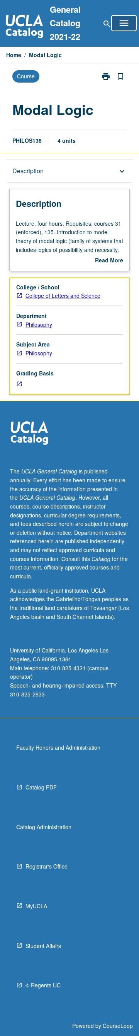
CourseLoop (118, 1025)
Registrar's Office (46, 866)
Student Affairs (43, 946)
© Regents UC (43, 985)
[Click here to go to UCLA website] (29, 434)
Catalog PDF (41, 787)
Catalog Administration (43, 827)
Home (13, 55)
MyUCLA (36, 906)
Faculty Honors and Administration (58, 747)
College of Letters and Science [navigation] (62, 295)
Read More (109, 260)
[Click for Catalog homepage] (24, 27)
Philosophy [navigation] (38, 324)
